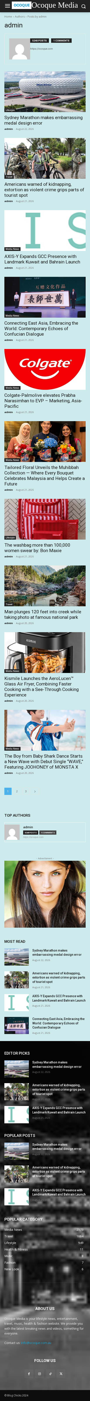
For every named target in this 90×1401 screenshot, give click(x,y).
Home (8, 16)
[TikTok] (50, 1373)
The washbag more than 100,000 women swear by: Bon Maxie (37, 547)
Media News (12, 248)
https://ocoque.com (41, 48)
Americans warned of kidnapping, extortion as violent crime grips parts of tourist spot (44, 190)
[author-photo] (19, 48)
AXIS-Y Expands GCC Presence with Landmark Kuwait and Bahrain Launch (42, 259)
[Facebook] (29, 1373)
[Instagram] (39, 1373)
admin (8, 129)
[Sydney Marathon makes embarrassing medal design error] (45, 91)
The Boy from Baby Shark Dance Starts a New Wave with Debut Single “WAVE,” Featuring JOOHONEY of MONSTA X (43, 761)
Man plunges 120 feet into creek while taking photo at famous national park (42, 614)
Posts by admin (37, 16)
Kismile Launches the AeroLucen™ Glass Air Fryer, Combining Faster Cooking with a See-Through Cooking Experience (41, 687)
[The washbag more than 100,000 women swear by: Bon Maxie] (45, 519)
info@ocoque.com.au (36, 1343)
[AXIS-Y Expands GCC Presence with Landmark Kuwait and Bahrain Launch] (45, 230)
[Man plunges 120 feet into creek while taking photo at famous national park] (45, 585)
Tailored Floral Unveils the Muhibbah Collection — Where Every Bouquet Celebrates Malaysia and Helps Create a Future (44, 476)
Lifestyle (10, 110)
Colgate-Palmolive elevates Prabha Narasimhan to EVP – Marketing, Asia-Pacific (43, 401)
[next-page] (35, 791)
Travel (9, 176)
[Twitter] (61, 1373)
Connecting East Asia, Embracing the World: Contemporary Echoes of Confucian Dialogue (41, 328)
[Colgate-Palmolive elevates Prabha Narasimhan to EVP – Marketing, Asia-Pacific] (45, 369)
